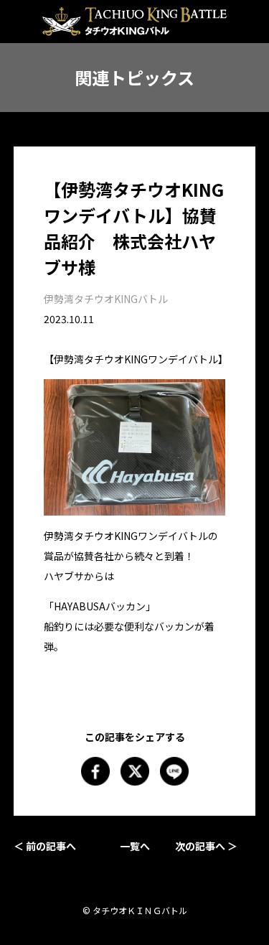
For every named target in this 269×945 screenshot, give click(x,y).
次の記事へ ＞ (206, 846)
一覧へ (135, 846)
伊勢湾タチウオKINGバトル (106, 299)
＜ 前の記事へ (45, 846)
